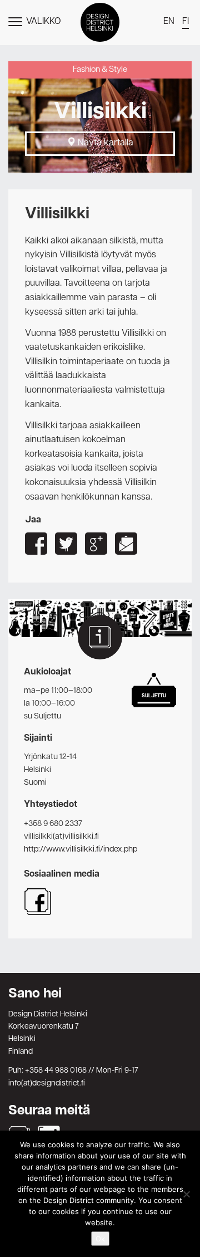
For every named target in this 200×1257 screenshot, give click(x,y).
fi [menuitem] (185, 22)
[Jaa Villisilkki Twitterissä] (66, 543)
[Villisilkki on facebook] (38, 913)
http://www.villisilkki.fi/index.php (80, 849)
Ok (100, 1238)
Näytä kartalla (104, 143)
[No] (186, 1194)
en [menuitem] (168, 22)
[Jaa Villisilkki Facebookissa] (36, 543)
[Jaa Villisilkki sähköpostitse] (126, 543)
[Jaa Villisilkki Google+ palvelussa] (96, 543)
